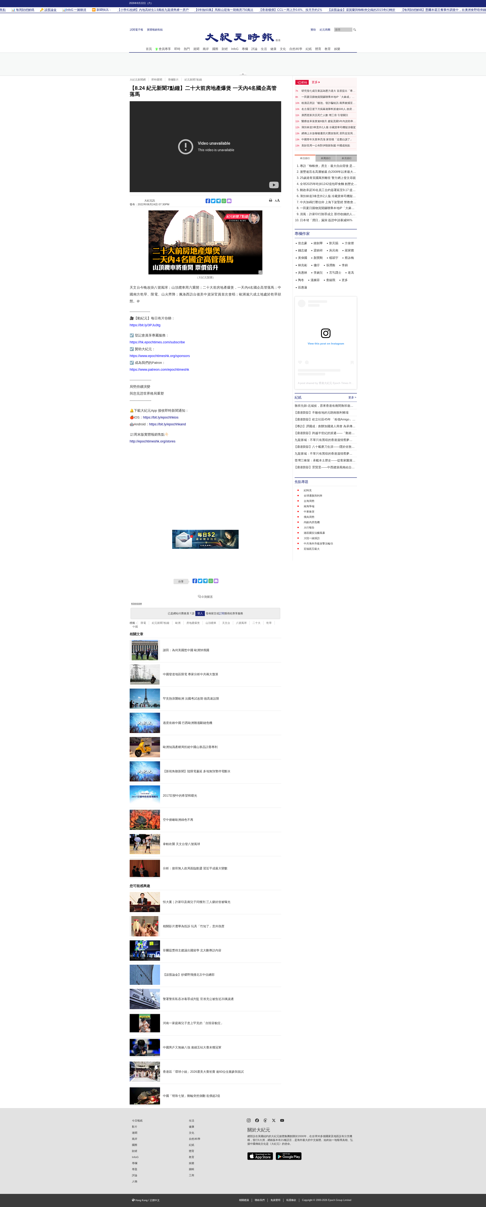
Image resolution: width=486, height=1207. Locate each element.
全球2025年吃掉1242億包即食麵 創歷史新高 (328, 184)
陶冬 (301, 280)
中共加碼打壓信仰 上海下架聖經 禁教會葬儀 (328, 203)
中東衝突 (309, 511)
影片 (134, 1126)
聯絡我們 (260, 1200)
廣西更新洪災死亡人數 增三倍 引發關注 (324, 115)
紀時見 (308, 490)
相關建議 (244, 1200)
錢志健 (302, 250)
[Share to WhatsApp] (224, 201)
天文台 (226, 622)
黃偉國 (302, 257)
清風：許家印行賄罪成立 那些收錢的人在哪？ (327, 214)
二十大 (256, 622)
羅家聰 (349, 250)
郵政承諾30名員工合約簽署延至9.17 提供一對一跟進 (328, 190)
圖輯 (191, 1169)
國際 (215, 49)
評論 (254, 49)
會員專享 (165, 49)
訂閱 (221, 613)
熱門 (187, 49)
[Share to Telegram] (218, 201)
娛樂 (337, 49)
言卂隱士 (335, 272)
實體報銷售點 (155, 29)
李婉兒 (318, 272)
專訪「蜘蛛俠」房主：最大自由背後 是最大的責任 (327, 166)
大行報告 (309, 527)
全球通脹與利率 (313, 495)
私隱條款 (291, 1200)
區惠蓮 (302, 287)
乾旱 (269, 622)
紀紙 (309, 49)
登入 (200, 613)
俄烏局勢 (309, 516)
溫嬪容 (315, 280)
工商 (191, 1175)
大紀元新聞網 (138, 79)
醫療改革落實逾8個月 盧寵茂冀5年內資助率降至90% (328, 121)
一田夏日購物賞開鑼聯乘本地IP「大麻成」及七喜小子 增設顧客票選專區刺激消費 (327, 97)
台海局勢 (309, 500)
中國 (135, 626)
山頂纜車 (211, 622)
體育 (318, 49)
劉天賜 (333, 243)
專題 (134, 1169)
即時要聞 (156, 79)
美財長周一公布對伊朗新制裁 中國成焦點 (325, 145)
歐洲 (178, 622)
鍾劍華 (318, 243)
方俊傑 (349, 243)
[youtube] (282, 1120)
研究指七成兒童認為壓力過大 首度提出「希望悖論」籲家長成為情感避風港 (328, 91)
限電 (143, 622)
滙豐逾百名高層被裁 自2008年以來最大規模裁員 (328, 172)
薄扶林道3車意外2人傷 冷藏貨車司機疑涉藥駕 (328, 127)
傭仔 (317, 265)
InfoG (234, 49)
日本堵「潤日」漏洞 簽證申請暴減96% (326, 220)
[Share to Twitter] (213, 201)
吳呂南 (333, 250)
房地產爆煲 (193, 622)
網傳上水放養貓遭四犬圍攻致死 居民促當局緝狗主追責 (328, 133)
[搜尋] (354, 30)
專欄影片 (173, 79)
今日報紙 (137, 1120)
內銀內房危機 (312, 522)
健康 (273, 49)
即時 (177, 49)
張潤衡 (330, 265)
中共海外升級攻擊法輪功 (318, 543)
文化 (283, 49)
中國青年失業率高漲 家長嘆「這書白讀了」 (327, 139)
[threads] (265, 1120)
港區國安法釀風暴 (314, 532)
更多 (345, 280)
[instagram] (249, 1120)
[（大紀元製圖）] (205, 242)
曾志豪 (302, 243)
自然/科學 (295, 49)
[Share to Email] (229, 201)
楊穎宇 (333, 257)
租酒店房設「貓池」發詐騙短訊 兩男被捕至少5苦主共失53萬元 (328, 103)
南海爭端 (309, 506)
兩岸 (206, 49)
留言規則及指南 (136, 603)
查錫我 (330, 280)
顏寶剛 (318, 257)
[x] (274, 1120)
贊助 (313, 29)
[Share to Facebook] (208, 201)
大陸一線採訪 (312, 538)
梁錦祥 (318, 250)
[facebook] (257, 1120)
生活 (264, 49)
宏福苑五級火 (312, 548)
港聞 (196, 49)
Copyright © (309, 1200)
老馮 (351, 272)
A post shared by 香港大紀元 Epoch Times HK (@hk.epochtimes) (337, 383)
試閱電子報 (136, 29)
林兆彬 (302, 265)
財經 (225, 49)
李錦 (345, 265)
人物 (134, 1181)
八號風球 (241, 622)
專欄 (245, 49)
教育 (328, 49)
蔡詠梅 (349, 257)
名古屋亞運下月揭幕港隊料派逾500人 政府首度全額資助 (328, 109)
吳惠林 (302, 272)
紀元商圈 (325, 29)
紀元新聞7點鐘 (193, 79)
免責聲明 (275, 1200)
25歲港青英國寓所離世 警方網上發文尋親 (328, 177)
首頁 (149, 49)
